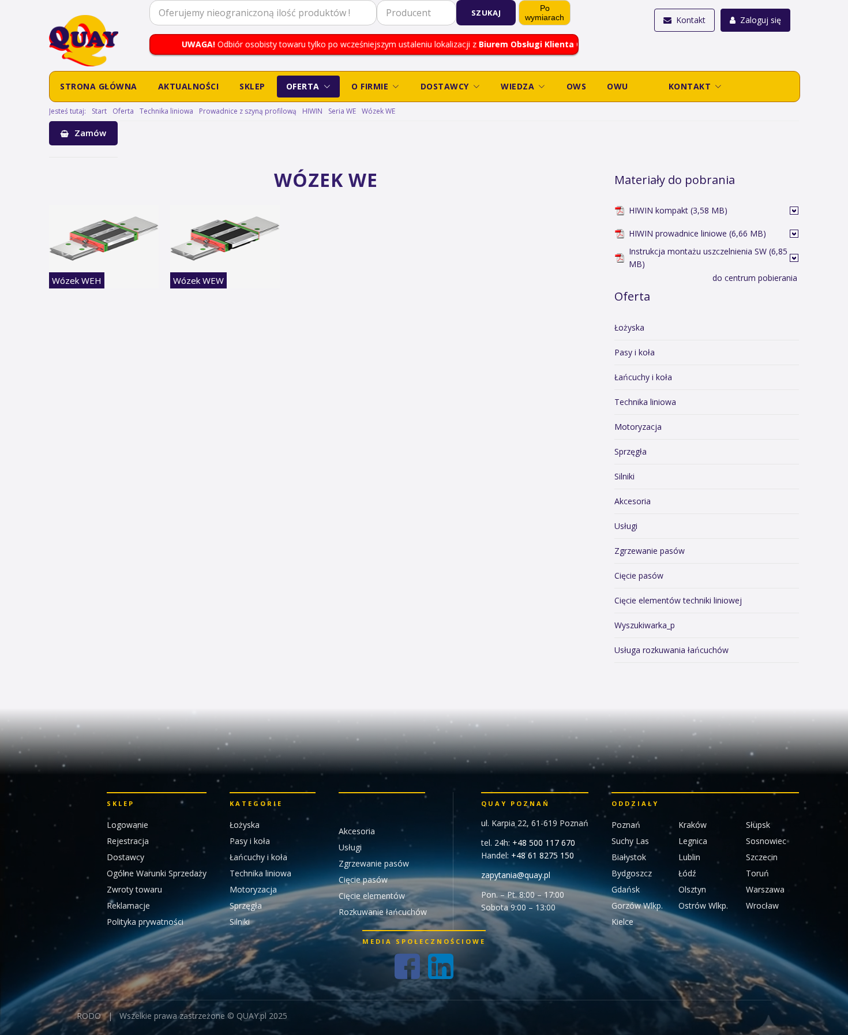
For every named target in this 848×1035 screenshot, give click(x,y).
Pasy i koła (634, 352)
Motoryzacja (638, 426)
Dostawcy (445, 86)
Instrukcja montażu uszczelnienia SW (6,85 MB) (708, 257)
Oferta (303, 86)
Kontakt (691, 19)
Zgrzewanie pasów (649, 550)
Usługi (625, 525)
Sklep (252, 86)
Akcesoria (632, 501)
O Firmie (369, 86)
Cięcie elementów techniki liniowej (678, 600)
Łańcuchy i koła (643, 377)
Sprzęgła (630, 451)
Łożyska (629, 327)
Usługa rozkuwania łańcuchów (671, 649)
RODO (89, 1015)
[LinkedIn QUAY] (440, 966)
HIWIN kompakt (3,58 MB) (678, 210)
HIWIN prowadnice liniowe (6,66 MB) (697, 233)
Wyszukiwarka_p (644, 625)
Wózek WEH (77, 280)
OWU (617, 86)
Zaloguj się (760, 19)
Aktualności (188, 86)
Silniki (624, 476)
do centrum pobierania (754, 277)
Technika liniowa (645, 401)
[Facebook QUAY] (407, 966)
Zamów (90, 132)
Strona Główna (98, 86)
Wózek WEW (198, 280)
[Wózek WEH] (104, 238)
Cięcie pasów (638, 575)
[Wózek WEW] (225, 238)
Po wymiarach (544, 12)
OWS (576, 86)
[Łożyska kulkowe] (794, 211)
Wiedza (517, 86)
